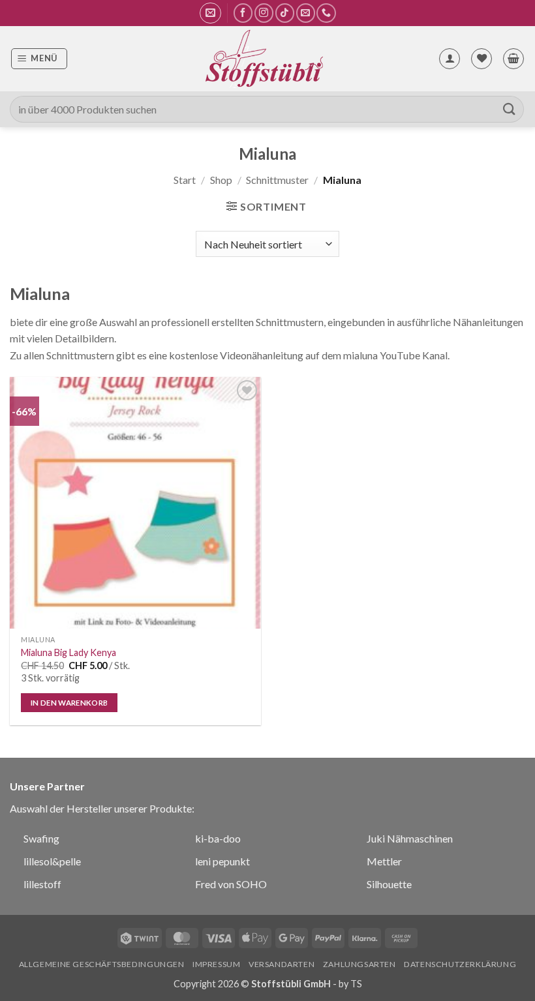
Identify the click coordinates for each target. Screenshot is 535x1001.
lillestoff (42, 884)
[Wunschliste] (481, 58)
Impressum (216, 964)
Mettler (384, 861)
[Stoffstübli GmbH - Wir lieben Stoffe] (264, 58)
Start (185, 179)
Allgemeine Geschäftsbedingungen (102, 964)
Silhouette (389, 884)
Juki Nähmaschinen (410, 838)
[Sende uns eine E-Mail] (305, 12)
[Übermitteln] (510, 109)
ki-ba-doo (218, 838)
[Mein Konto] (449, 58)
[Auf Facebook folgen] (243, 12)
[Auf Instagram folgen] (263, 12)
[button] (210, 13)
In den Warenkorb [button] (69, 702)
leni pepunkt (222, 861)
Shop (221, 179)
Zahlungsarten (359, 964)
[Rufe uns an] (325, 12)
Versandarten (281, 964)
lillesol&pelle (52, 861)
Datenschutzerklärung (460, 964)
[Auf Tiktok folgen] (284, 12)
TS (356, 983)
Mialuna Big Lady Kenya (68, 652)
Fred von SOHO (231, 884)
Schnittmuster (277, 179)
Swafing (41, 838)
